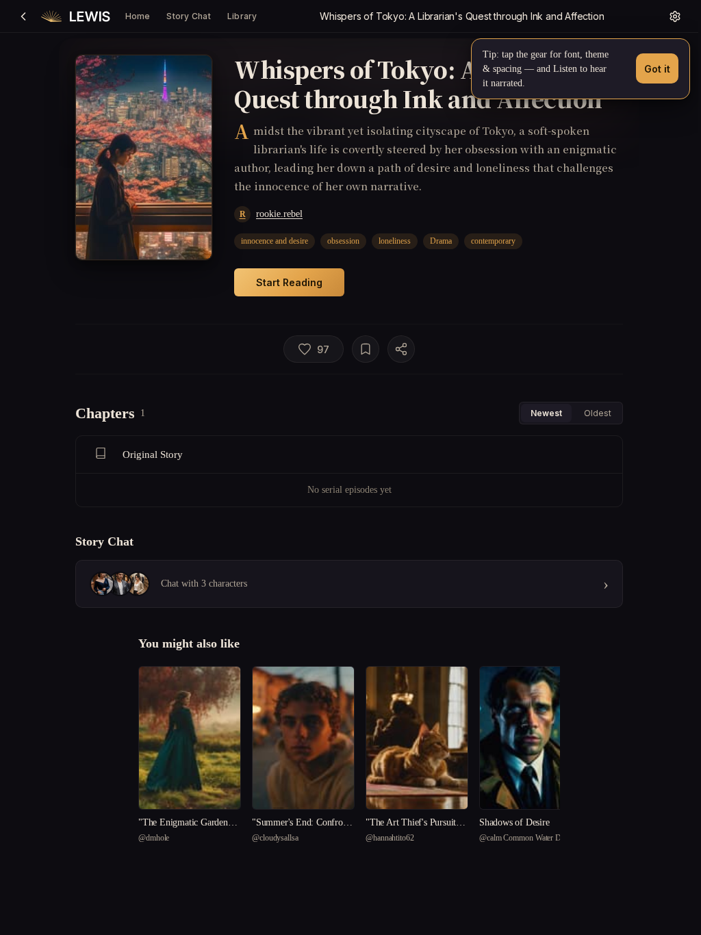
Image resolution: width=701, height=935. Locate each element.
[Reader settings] (675, 16)
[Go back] (23, 16)
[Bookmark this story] (365, 349)
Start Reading (289, 282)
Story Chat (188, 16)
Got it (657, 69)
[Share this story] (401, 349)
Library (242, 16)
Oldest (597, 413)
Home (138, 16)
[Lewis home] (75, 16)
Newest (546, 413)
